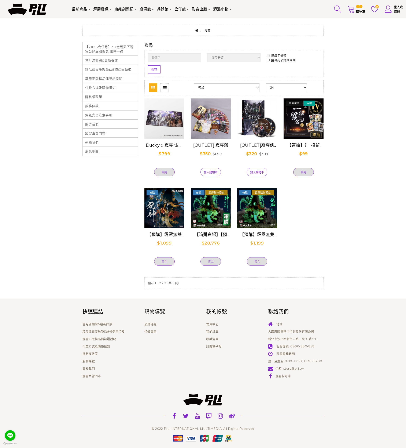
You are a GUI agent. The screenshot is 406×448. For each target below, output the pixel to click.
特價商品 (150, 331)
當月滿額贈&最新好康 (101, 60)
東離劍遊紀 (123, 9)
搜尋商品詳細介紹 (283, 60)
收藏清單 (212, 339)
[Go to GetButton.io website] (10, 443)
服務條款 (92, 106)
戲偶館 (145, 9)
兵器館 (162, 9)
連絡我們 (92, 142)
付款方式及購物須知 (100, 88)
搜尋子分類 (279, 56)
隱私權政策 (93, 97)
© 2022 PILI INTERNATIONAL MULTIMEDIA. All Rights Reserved (203, 429)
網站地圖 (92, 151)
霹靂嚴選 (100, 9)
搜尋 (207, 30)
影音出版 (199, 9)
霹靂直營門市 (95, 133)
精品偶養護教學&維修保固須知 (108, 70)
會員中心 (212, 324)
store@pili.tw (293, 369)
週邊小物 (220, 9)
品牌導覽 (150, 324)
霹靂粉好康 (283, 376)
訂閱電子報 (214, 346)
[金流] (203, 438)
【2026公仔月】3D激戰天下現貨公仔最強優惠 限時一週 (109, 49)
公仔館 (180, 9)
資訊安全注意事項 (98, 115)
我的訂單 (212, 331)
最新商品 (79, 9)
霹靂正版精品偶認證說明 (103, 79)
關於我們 (92, 124)
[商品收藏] (164, 165)
